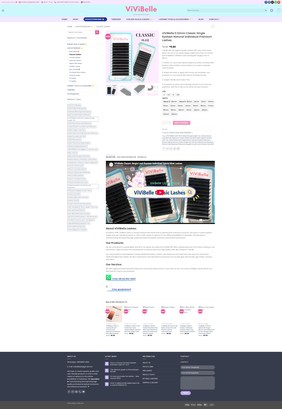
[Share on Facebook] (163, 148)
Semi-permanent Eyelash (76, 210)
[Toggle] (97, 44)
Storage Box (90, 220)
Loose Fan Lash (92, 149)
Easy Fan (82, 130)
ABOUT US (146, 363)
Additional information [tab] (126, 157)
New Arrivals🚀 (74, 69)
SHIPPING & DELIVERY (150, 382)
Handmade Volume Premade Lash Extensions (83, 133)
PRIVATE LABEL (148, 367)
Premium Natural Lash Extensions (79, 172)
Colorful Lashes (74, 57)
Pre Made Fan (72, 162)
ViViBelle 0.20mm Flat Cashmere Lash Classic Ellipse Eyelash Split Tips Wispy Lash (132, 328)
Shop (75, 19)
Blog (201, 19)
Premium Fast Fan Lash (75, 166)
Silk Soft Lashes (92, 217)
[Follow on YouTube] (278, 2)
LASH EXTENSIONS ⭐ (94, 19)
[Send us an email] (272, 2)
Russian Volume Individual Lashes (79, 204)
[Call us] (275, 2)
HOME (64, 19)
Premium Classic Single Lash (88, 162)
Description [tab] (110, 157)
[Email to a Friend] (171, 148)
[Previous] (110, 56)
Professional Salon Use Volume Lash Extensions (79, 186)
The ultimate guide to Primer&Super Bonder (124, 371)
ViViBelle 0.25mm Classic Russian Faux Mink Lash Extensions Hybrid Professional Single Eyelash (150, 329)
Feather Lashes (74, 66)
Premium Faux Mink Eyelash (77, 169)
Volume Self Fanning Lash (76, 226)
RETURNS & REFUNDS (150, 379)
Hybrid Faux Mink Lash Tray (76, 136)
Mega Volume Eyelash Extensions (79, 156)
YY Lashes (72, 81)
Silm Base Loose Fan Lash (76, 220)
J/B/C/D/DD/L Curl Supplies (77, 149)
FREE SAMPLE (147, 371)
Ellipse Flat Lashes (75, 63)
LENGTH (165, 98)
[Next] (155, 56)
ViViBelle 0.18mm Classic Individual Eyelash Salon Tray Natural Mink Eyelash (187, 328)
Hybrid (198, 138)
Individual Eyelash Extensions (77, 146)
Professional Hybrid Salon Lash (77, 182)
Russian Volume (73, 200)
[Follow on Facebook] (265, 2)
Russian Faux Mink (74, 194)
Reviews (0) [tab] (142, 157)
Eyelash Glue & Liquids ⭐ (139, 19)
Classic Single (72, 130)
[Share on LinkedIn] (178, 148)
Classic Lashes (103, 26)
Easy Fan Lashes (75, 60)
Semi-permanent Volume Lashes (78, 213)
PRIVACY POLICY (149, 374)
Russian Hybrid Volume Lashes (78, 197)
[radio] (164, 94)
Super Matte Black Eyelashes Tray (78, 223)
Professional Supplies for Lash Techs (79, 191)
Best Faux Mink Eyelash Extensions (79, 115)
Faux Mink (192, 138)
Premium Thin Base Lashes (77, 179)
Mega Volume (72, 153)
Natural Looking (73, 159)
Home (69, 26)
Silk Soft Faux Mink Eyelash (76, 217)
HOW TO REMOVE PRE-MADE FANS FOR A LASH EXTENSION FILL (124, 384)
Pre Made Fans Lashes (77, 72)
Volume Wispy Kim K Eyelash (77, 230)
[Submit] (266, 10)
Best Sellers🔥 (74, 51)
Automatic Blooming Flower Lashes (79, 112)
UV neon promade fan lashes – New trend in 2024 (124, 377)
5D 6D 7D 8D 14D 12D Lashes (77, 108)
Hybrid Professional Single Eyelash (79, 143)
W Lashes (72, 78)
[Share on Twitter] (167, 148)
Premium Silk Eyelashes (75, 175)
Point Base (83, 159)
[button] (3, 10)
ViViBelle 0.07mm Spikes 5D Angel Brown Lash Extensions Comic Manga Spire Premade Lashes (207, 329)
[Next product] (212, 26)
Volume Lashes (74, 75)
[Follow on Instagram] (269, 2)
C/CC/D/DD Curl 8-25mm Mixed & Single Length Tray (81, 119)
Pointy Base (92, 159)
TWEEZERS (116, 19)
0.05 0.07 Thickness (74, 105)
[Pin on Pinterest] (174, 148)
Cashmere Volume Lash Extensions (79, 123)
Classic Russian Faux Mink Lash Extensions (82, 127)
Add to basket (181, 123)
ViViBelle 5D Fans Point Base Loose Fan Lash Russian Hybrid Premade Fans (169, 328)
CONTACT (214, 19)
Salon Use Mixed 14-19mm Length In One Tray (82, 207)
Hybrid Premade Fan (74, 140)
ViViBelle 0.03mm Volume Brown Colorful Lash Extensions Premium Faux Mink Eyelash (113, 329)
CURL (164, 91)
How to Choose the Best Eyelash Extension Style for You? (123, 364)
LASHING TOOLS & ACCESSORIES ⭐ (175, 19)
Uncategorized (73, 94)
